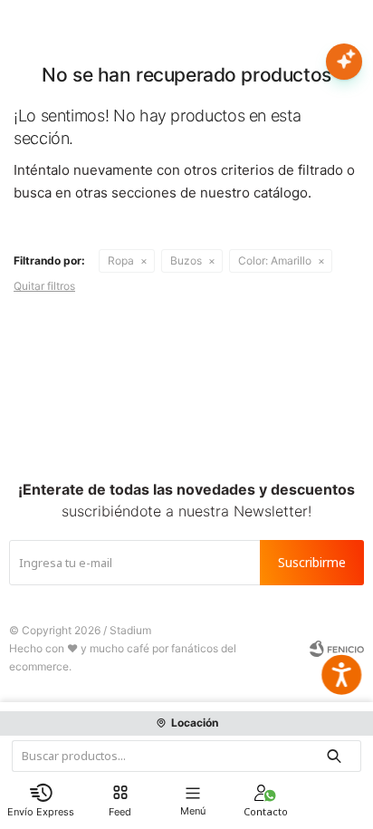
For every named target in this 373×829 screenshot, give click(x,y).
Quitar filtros (44, 286)
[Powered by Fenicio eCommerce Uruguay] (337, 648)
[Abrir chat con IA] (344, 61)
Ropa (121, 260)
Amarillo (274, 260)
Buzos (186, 260)
